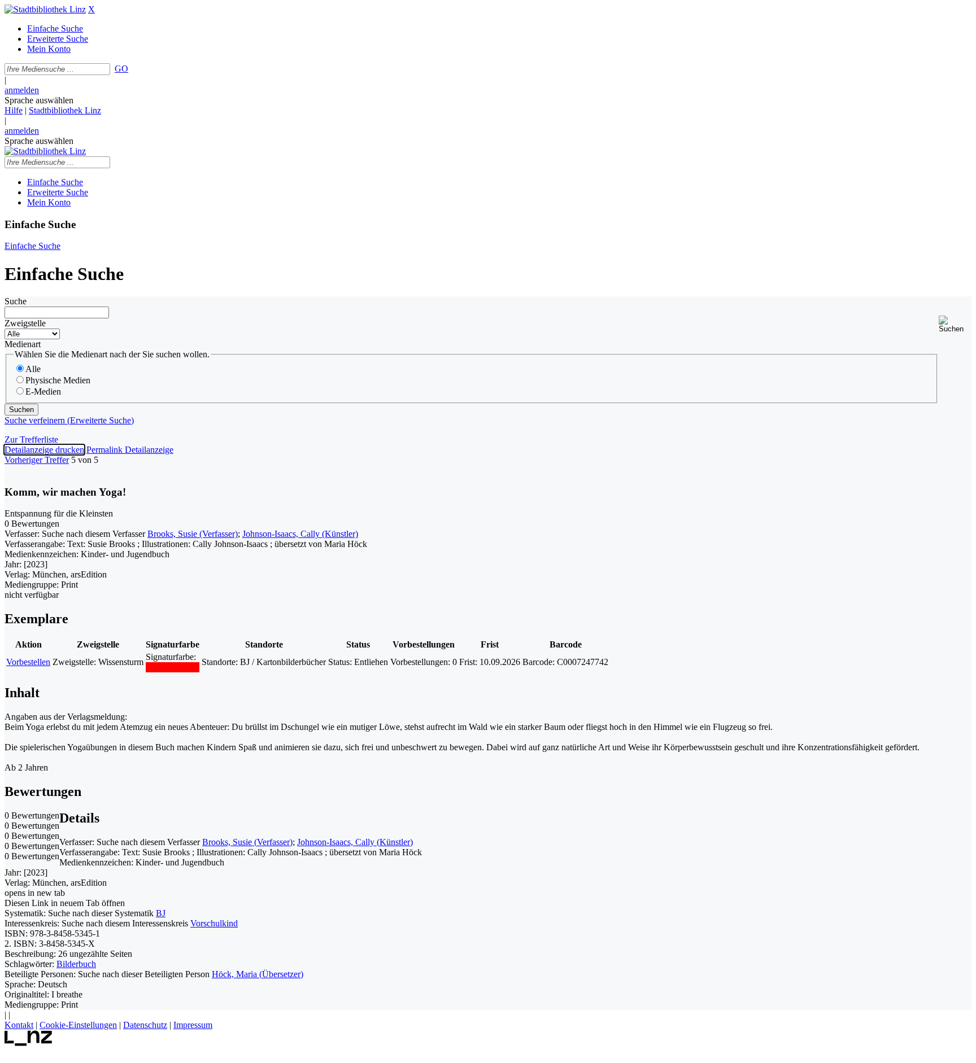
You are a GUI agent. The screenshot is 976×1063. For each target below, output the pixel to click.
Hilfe (14, 110)
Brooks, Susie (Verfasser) (192, 534)
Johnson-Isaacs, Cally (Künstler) (300, 534)
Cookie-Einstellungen (78, 1025)
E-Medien (43, 391)
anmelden (22, 90)
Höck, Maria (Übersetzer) (257, 974)
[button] (955, 324)
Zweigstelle (25, 323)
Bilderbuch (76, 964)
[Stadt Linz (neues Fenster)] (29, 1043)
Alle (33, 369)
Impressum (192, 1025)
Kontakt (19, 1025)
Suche (16, 301)
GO (121, 68)
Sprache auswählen (39, 100)
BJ (160, 913)
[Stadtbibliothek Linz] (45, 9)
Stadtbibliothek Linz (65, 110)
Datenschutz (145, 1025)
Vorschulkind (214, 923)
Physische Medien (57, 380)
